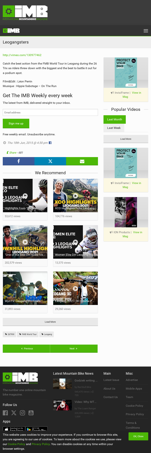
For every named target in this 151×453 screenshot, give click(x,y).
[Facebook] (5, 414)
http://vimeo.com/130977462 (22, 55)
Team (129, 397)
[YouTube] (31, 414)
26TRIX (10, 334)
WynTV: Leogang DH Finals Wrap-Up (26, 301)
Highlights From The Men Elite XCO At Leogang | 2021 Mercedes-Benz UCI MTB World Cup (26, 208)
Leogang (48, 334)
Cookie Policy (134, 405)
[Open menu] (146, 31)
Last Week (114, 128)
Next (72, 348)
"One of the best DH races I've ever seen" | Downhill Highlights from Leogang (26, 254)
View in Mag (132, 95)
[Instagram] (23, 414)
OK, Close (138, 436)
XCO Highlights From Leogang (74, 208)
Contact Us (110, 397)
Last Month (114, 119)
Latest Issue (111, 380)
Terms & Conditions (133, 425)
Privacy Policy (135, 414)
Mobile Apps (134, 388)
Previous (28, 348)
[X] (14, 414)
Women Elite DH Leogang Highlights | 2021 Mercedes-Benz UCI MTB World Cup (76, 254)
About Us (109, 388)
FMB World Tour (29, 334)
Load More (50, 321)
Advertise (132, 380)
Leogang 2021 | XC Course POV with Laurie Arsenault (76, 301)
